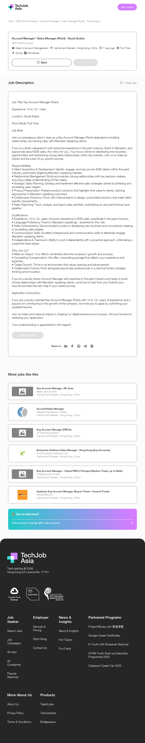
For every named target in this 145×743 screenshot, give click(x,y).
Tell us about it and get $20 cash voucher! (36, 522)
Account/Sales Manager (50, 408)
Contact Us (40, 647)
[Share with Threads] (92, 346)
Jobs (10, 21)
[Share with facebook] (72, 346)
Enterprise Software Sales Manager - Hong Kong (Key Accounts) (73, 450)
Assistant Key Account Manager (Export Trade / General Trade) (73, 491)
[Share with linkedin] (66, 346)
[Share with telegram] (85, 346)
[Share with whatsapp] (79, 346)
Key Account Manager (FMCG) (54, 429)
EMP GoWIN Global (26, 21)
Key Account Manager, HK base (55, 388)
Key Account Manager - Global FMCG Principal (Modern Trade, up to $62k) (80, 471)
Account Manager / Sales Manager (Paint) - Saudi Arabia (70, 21)
